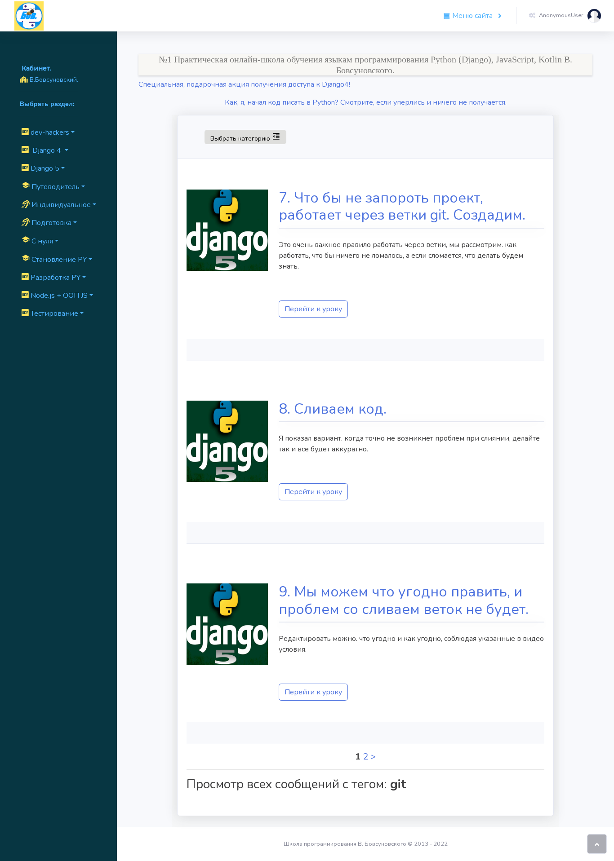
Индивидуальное (60, 205)
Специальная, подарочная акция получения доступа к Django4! (244, 84)
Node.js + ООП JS (58, 295)
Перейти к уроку (313, 309)
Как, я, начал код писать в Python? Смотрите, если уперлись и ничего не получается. (366, 102)
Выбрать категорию (245, 136)
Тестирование (53, 313)
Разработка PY (54, 278)
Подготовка (50, 223)
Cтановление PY (54, 259)
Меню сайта (472, 16)
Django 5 (44, 168)
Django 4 (46, 150)
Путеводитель (51, 186)
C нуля (37, 240)
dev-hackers (49, 132)
